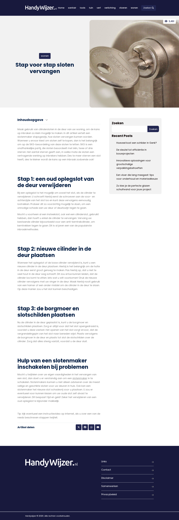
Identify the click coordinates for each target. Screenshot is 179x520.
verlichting (110, 7)
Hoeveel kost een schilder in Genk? (136, 142)
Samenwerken (109, 486)
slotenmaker (79, 378)
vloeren (123, 7)
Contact (106, 469)
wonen (134, 7)
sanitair (72, 7)
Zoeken (118, 123)
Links (104, 461)
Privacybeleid (109, 494)
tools (82, 7)
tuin (91, 7)
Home (61, 7)
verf (99, 7)
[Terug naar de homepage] (41, 7)
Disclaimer (107, 478)
